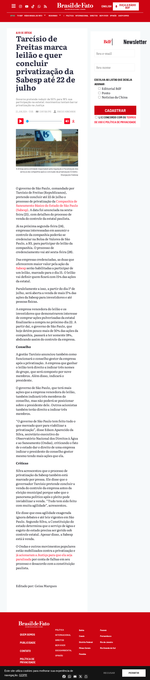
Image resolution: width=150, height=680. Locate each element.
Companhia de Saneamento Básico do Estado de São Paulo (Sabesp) (47, 205)
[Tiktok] (33, 6)
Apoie (12, 15)
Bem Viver (103, 15)
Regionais (52, 15)
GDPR (23, 675)
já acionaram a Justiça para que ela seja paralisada (44, 556)
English (106, 6)
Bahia (81, 630)
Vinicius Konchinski (66, 111)
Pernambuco (105, 636)
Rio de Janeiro (106, 642)
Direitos (94, 15)
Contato (25, 650)
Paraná (103, 630)
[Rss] (45, 6)
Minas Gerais (85, 648)
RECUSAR (109, 673)
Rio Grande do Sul (108, 648)
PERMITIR (134, 673)
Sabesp (21, 268)
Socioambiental (63, 650)
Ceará (81, 636)
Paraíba (82, 654)
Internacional (81, 15)
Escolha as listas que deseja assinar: (113, 82)
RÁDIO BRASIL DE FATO (33, 15)
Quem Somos (123, 15)
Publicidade (27, 642)
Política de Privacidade (27, 660)
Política (69, 15)
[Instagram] (20, 6)
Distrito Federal (86, 642)
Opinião (113, 15)
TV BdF (19, 15)
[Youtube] (26, 6)
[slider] (44, 121)
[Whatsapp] (39, 6)
